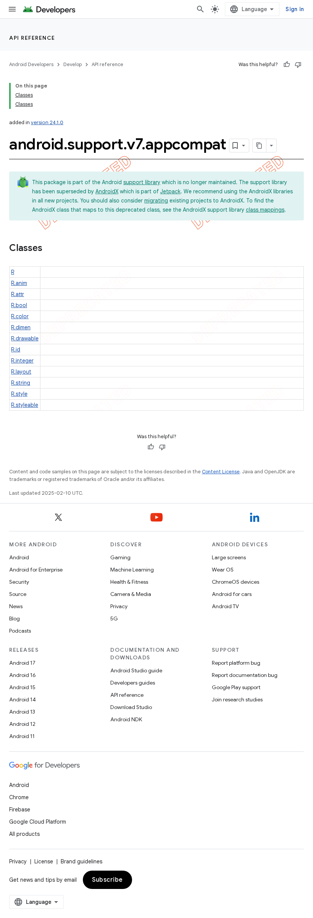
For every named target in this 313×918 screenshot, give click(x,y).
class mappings (265, 209)
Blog (14, 618)
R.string (20, 382)
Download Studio (131, 707)
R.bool (19, 305)
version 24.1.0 (47, 122)
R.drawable (25, 338)
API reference (32, 37)
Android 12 (22, 723)
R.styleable (24, 405)
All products (24, 834)
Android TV (225, 606)
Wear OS (223, 569)
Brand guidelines (81, 861)
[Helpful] (286, 64)
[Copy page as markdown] (259, 145)
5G (114, 618)
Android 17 (22, 662)
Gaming (120, 557)
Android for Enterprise (36, 569)
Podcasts (20, 630)
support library (141, 182)
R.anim (19, 283)
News (16, 606)
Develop (72, 64)
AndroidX (106, 191)
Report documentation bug (245, 675)
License (43, 861)
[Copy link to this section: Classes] (50, 248)
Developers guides (132, 682)
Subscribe (107, 880)
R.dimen (21, 327)
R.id (15, 349)
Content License (221, 471)
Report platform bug (236, 662)
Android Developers (31, 64)
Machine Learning (132, 569)
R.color (20, 316)
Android (19, 557)
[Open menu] (12, 9)
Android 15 (22, 687)
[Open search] (200, 9)
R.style (19, 393)
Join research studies (237, 699)
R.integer (22, 360)
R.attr (17, 294)
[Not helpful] (298, 64)
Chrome (19, 797)
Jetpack (170, 191)
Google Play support (236, 687)
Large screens (229, 557)
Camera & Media (130, 594)
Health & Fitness (129, 581)
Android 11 (22, 736)
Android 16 (22, 675)
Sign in (295, 9)
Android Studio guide (136, 670)
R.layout (21, 371)
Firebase (19, 809)
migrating (156, 200)
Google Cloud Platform (37, 821)
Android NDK (126, 719)
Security (19, 581)
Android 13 (22, 711)
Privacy (118, 606)
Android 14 (22, 699)
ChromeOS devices (235, 581)
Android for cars (232, 594)
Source (17, 594)
